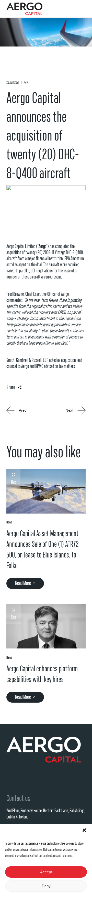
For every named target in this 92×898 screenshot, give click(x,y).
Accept (46, 872)
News (27, 82)
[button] (84, 830)
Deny (46, 886)
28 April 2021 (12, 82)
